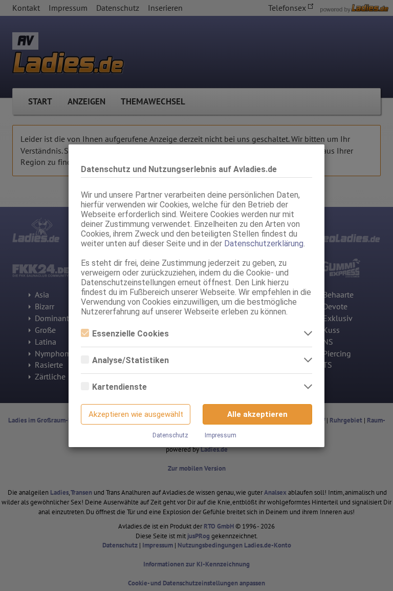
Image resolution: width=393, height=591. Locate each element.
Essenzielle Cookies (130, 334)
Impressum (220, 435)
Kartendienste (119, 387)
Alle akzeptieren (257, 414)
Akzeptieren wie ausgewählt (136, 414)
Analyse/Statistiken (130, 360)
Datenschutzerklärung (263, 243)
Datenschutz (170, 435)
